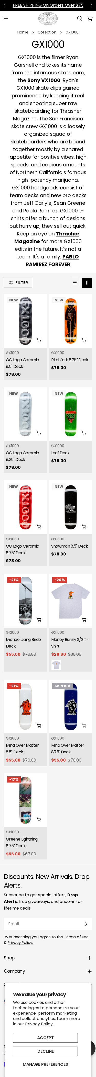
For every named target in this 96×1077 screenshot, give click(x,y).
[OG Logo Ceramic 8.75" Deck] (25, 507)
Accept (45, 1038)
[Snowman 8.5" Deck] (70, 507)
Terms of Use (76, 936)
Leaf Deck (60, 453)
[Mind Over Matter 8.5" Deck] (25, 707)
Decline (45, 1051)
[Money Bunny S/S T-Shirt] (70, 601)
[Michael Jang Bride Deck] (25, 601)
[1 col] (75, 283)
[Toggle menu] (6, 18)
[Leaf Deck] (70, 414)
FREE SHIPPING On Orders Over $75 (48, 5)
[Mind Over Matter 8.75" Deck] (70, 707)
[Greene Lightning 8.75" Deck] (25, 800)
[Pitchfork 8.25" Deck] (70, 321)
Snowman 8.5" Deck (69, 546)
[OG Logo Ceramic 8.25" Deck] (25, 414)
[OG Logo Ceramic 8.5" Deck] (25, 321)
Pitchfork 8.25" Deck (69, 360)
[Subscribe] (86, 924)
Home (22, 32)
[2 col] (87, 283)
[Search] (79, 18)
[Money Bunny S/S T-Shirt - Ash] (56, 665)
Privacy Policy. (39, 1024)
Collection (47, 32)
